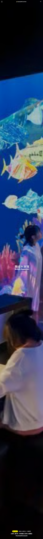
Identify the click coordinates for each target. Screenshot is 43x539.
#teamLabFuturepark (21, 535)
